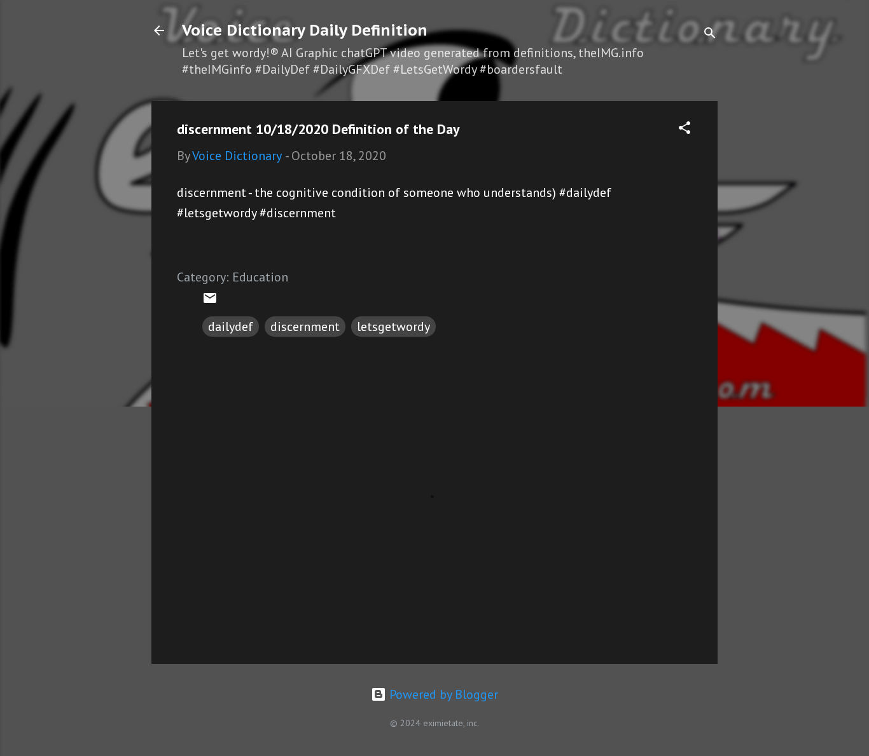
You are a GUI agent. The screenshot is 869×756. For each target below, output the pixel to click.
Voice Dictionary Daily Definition (305, 30)
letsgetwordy (393, 326)
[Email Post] (210, 301)
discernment (305, 326)
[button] (684, 129)
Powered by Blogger (442, 694)
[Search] (710, 34)
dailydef (230, 326)
